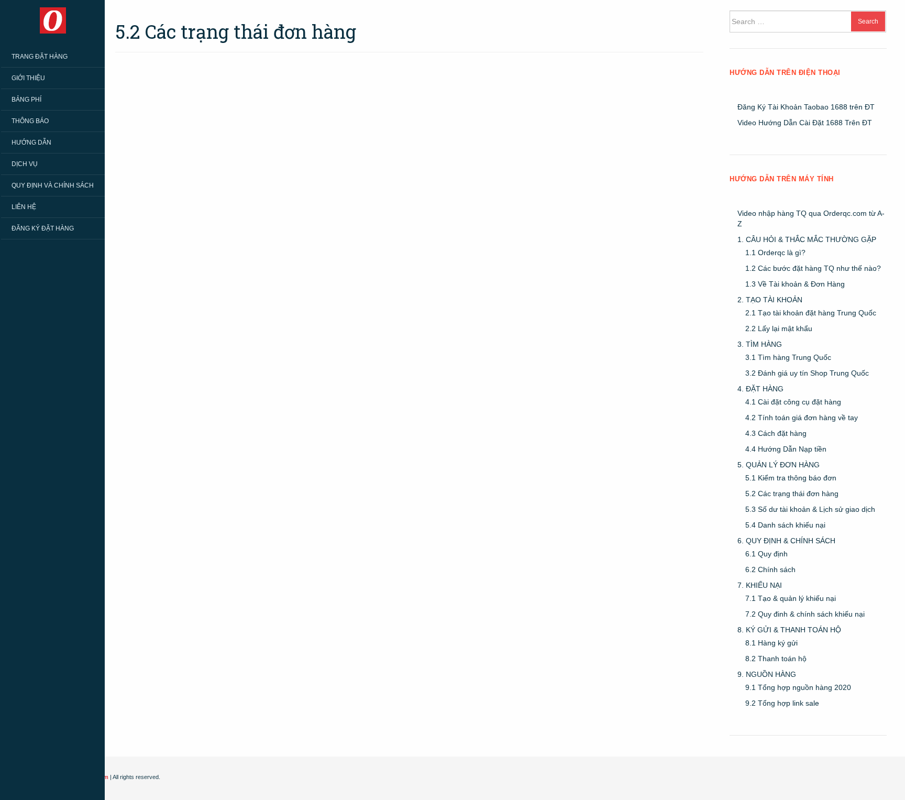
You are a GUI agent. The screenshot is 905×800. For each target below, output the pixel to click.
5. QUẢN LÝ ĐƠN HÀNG (778, 465)
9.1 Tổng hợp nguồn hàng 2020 (798, 687)
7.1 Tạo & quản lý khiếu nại (790, 598)
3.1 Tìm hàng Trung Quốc (788, 357)
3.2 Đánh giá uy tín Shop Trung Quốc (807, 373)
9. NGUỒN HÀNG (766, 674)
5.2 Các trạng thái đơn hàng (791, 493)
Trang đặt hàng (40, 56)
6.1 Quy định (766, 554)
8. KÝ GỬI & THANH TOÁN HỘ (789, 630)
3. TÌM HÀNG (759, 344)
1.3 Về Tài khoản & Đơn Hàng (795, 284)
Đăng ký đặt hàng (43, 228)
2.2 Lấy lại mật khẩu (778, 328)
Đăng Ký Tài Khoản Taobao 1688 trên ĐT (806, 107)
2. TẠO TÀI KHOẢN (769, 299)
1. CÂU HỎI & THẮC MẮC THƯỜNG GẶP (806, 239)
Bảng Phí (26, 99)
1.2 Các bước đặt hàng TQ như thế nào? (813, 268)
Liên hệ (24, 207)
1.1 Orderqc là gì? (775, 252)
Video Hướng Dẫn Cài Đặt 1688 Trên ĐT (804, 122)
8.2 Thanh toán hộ (776, 658)
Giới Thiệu (28, 78)
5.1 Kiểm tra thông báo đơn (790, 478)
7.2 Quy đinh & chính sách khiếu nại (805, 614)
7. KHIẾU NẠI (759, 585)
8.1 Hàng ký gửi (771, 643)
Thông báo (30, 121)
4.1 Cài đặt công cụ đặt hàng (793, 402)
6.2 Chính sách (770, 569)
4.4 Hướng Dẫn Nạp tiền (785, 449)
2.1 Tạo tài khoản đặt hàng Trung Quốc (810, 313)
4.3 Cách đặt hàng (776, 433)
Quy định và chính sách (53, 185)
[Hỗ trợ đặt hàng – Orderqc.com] (53, 20)
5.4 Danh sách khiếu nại (785, 525)
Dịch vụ (25, 164)
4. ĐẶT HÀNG (760, 389)
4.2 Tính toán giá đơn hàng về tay (801, 417)
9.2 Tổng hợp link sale (782, 703)
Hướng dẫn (31, 142)
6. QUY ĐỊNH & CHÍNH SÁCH (786, 540)
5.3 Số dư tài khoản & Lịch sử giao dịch (810, 509)
